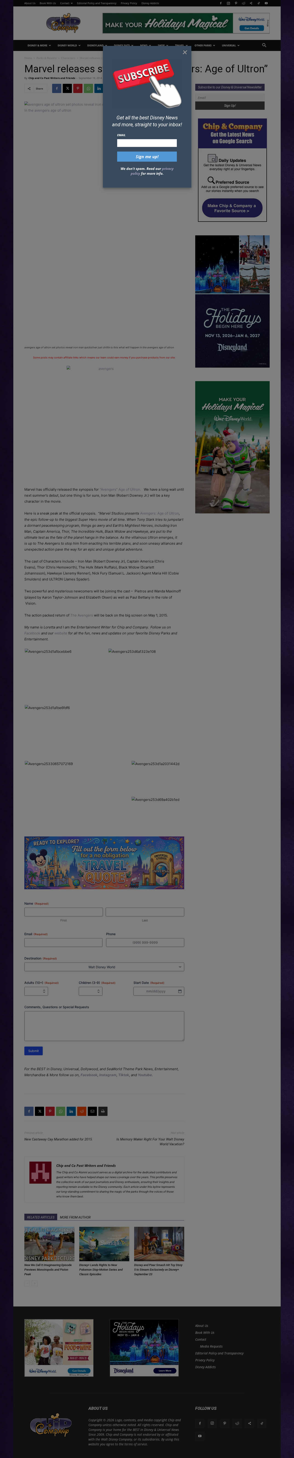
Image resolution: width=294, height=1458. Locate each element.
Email (121, 135)
